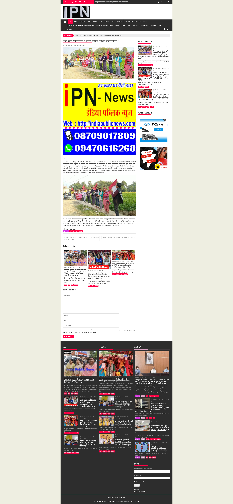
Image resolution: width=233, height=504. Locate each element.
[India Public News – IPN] (65, 21)
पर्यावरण (150, 396)
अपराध (75, 21)
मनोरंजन (107, 21)
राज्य (70, 21)
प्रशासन (147, 439)
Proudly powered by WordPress (104, 501)
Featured (66, 231)
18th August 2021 (157, 421)
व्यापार (100, 21)
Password (137, 475)
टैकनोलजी (119, 21)
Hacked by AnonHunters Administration (147, 25)
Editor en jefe (81, 45)
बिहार (73, 231)
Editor (76, 267)
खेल (113, 21)
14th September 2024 (122, 416)
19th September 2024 (86, 436)
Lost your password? (141, 491)
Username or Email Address (143, 469)
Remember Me (140, 482)
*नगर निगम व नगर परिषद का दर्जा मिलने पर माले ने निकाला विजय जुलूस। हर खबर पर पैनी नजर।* (81, 238)
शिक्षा (89, 21)
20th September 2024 (119, 261)
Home (117, 25)
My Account (126, 25)
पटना (147, 396)
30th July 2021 (156, 442)
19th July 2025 (69, 267)
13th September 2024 (122, 435)
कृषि (70, 231)
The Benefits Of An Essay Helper (136, 21)
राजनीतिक (82, 21)
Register (137, 489)
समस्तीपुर (80, 231)
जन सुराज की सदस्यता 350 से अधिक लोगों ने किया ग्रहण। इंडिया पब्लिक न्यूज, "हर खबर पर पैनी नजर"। (119, 2)
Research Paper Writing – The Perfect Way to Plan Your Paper (91, 25)
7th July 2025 (92, 270)
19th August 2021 (157, 399)
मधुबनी (150, 417)
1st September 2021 (141, 377)
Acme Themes (134, 501)
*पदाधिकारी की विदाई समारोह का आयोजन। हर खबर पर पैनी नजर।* (117, 237)
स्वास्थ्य (95, 21)
